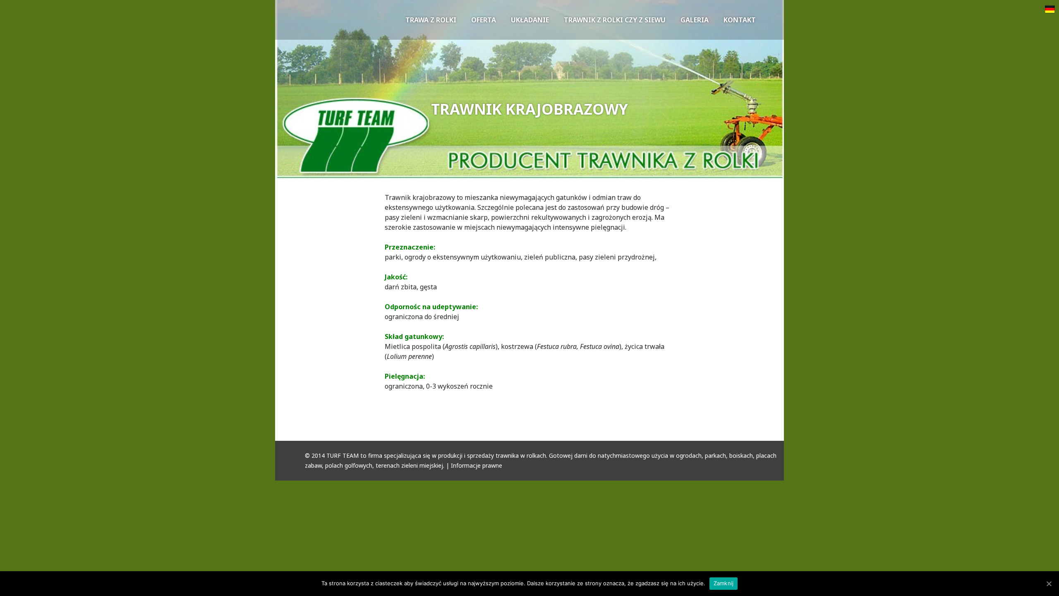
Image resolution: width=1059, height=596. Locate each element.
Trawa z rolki (430, 19)
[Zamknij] (1049, 583)
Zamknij (724, 583)
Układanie (530, 19)
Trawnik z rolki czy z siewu (615, 19)
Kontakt (740, 19)
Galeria (694, 19)
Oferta (483, 19)
